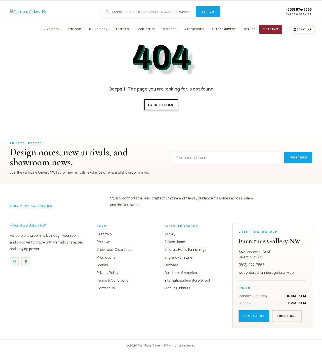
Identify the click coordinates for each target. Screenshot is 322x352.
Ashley (170, 234)
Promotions (106, 257)
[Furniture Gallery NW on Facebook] (25, 261)
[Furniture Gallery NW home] (43, 225)
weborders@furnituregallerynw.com (268, 272)
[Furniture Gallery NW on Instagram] (14, 261)
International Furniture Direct (187, 280)
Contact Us (106, 288)
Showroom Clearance (114, 249)
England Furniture (178, 257)
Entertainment (224, 29)
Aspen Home (175, 241)
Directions (287, 316)
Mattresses (194, 29)
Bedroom (74, 29)
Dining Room (98, 29)
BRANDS (249, 29)
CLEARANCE (271, 29)
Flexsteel (172, 265)
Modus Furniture (178, 288)
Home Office (146, 29)
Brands (102, 265)
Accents (122, 29)
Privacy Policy (107, 272)
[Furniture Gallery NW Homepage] (28, 11)
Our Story (104, 234)
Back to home (161, 105)
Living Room (50, 29)
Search (208, 12)
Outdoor (170, 29)
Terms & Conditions (112, 280)
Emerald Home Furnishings (186, 249)
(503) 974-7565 (299, 9)
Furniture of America (181, 272)
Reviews (103, 241)
